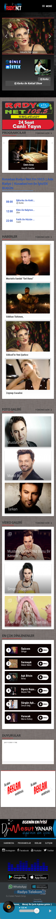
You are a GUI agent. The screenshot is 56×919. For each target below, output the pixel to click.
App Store (38, 877)
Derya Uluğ (25, 705)
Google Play (18, 877)
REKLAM (38, 843)
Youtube (37, 850)
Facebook (24, 850)
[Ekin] (28, 153)
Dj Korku (20, 203)
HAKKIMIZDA (9, 843)
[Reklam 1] (28, 789)
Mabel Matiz (26, 665)
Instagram (10, 850)
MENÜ (48, 6)
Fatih (18, 222)
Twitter (50, 850)
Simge (24, 651)
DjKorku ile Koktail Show (29, 200)
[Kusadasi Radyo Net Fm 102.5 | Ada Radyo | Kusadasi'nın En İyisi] (13, 7)
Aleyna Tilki (26, 692)
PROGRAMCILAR (24, 843)
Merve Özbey (26, 719)
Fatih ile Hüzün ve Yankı (29, 219)
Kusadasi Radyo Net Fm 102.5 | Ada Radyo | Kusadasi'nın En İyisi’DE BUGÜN (27, 183)
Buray (23, 678)
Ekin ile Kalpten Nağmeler (30, 210)
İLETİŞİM (48, 843)
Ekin (18, 212)
